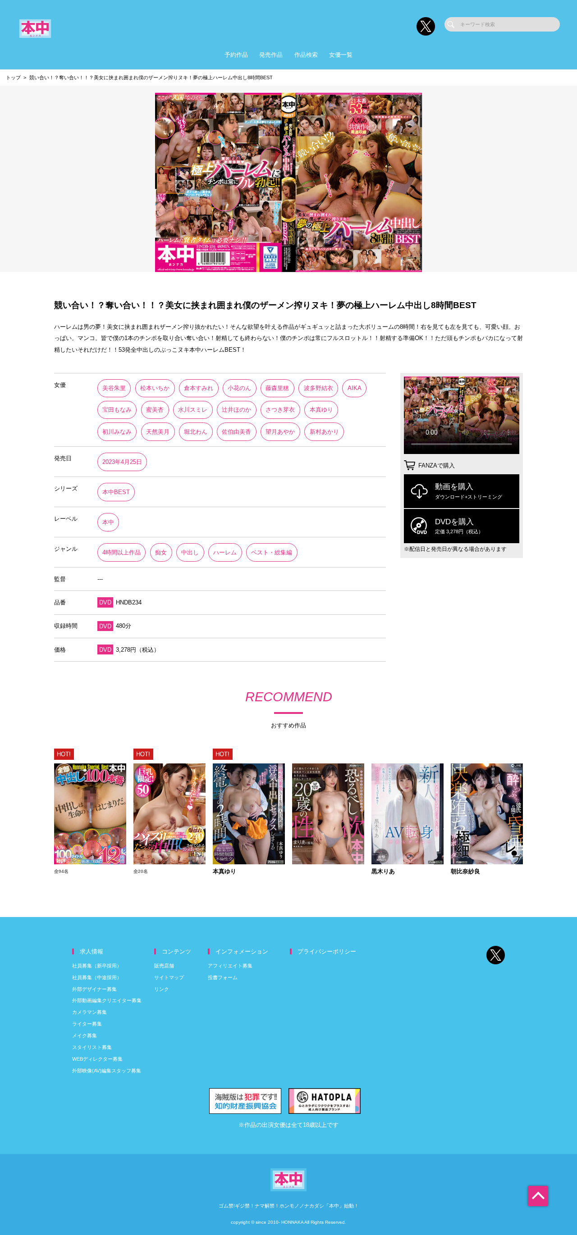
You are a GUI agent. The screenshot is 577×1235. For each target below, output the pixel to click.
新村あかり (324, 431)
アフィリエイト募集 (230, 965)
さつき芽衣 (280, 409)
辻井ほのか (236, 409)
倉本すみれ (198, 388)
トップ (13, 77)
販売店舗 (164, 965)
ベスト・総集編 (271, 552)
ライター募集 (87, 1023)
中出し (190, 552)
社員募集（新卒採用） (97, 965)
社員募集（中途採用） (97, 977)
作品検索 (306, 54)
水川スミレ (192, 409)
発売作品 (271, 54)
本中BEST (116, 492)
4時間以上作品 (121, 552)
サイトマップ (169, 977)
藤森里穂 (277, 388)
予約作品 (236, 54)
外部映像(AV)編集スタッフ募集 (106, 1070)
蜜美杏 (155, 409)
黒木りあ (383, 872)
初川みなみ (117, 431)
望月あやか (280, 431)
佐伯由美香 (236, 431)
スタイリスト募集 (92, 1047)
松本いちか (154, 388)
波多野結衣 (318, 388)
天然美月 (157, 431)
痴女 (161, 552)
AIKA (355, 388)
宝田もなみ (117, 409)
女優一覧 (341, 54)
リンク (161, 989)
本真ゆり (321, 409)
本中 (108, 522)
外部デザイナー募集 (94, 989)
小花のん (239, 388)
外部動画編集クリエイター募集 (107, 1000)
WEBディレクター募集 (97, 1059)
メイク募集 (84, 1035)
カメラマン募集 (89, 1012)
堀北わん (195, 431)
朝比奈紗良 (465, 872)
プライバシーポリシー (327, 951)
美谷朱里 (114, 388)
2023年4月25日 (122, 462)
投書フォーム (223, 977)
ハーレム (225, 552)
